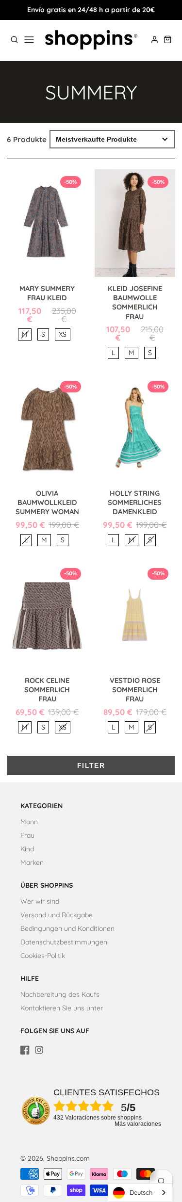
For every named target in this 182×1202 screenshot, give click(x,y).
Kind (27, 849)
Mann (29, 821)
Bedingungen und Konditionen (67, 928)
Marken (32, 862)
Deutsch (141, 1192)
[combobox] (140, 1192)
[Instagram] (39, 1050)
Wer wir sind (39, 901)
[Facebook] (25, 1050)
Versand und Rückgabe (56, 914)
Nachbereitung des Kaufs (59, 994)
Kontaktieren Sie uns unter (61, 1008)
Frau (27, 835)
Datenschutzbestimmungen (63, 942)
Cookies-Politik (42, 955)
